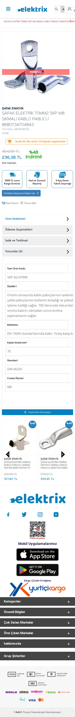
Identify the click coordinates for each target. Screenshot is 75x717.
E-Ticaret (26, 712)
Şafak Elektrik (13, 458)
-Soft (17, 712)
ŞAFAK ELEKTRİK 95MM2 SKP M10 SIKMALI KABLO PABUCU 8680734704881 (54, 465)
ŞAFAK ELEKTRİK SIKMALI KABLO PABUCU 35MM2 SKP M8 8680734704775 (17, 465)
